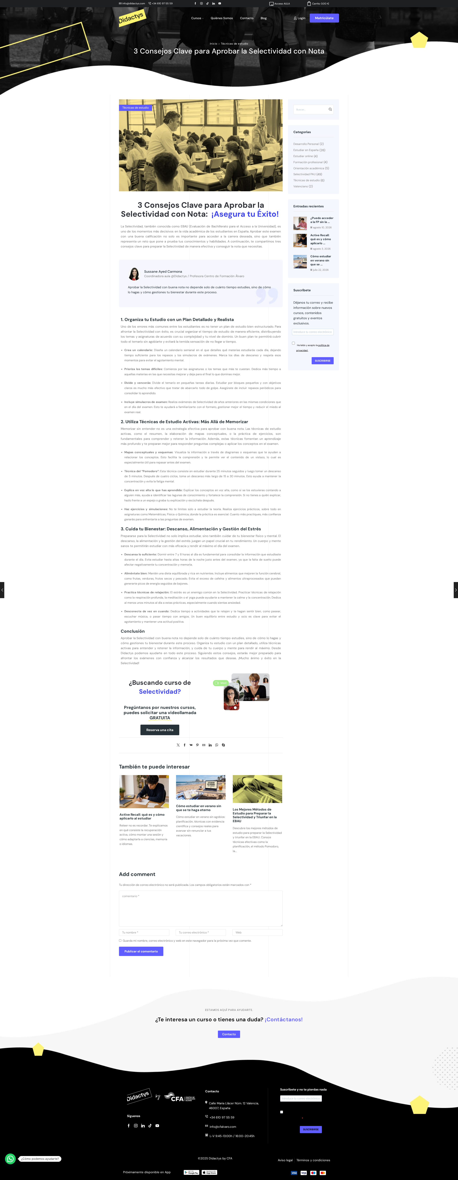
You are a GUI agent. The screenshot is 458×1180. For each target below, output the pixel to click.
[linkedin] (210, 745)
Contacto (247, 18)
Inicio (213, 43)
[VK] (191, 745)
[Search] (330, 109)
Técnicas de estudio (234, 43)
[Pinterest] (197, 745)
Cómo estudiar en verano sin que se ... (320, 260)
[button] (159, 730)
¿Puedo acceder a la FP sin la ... (321, 220)
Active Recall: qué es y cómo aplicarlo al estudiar (142, 816)
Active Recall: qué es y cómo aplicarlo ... (320, 239)
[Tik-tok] (150, 1125)
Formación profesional (308, 162)
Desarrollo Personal (306, 144)
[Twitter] (179, 745)
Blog (264, 18)
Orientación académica (308, 168)
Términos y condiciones (313, 1160)
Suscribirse (322, 360)
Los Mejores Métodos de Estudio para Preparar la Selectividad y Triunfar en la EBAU (255, 815)
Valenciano (300, 186)
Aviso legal (285, 1160)
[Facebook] (184, 745)
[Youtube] (157, 1125)
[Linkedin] (143, 1125)
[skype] (222, 745)
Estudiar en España (306, 150)
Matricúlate (324, 18)
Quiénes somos (222, 18)
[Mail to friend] (204, 745)
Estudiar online (303, 156)
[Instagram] (136, 1125)
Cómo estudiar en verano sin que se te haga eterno (198, 808)
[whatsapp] (216, 745)
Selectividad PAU (304, 174)
